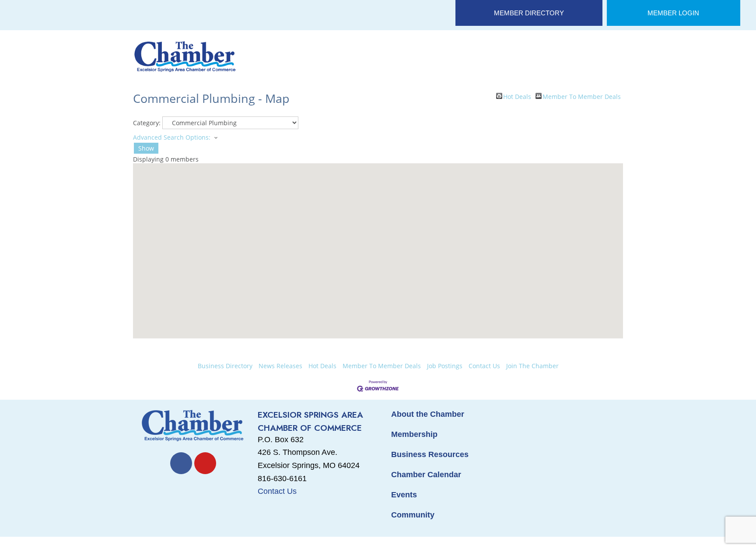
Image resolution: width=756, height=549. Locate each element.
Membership (414, 434)
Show (146, 148)
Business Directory (225, 366)
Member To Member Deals (581, 96)
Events (404, 494)
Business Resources (430, 454)
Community (412, 514)
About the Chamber (427, 414)
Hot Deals (517, 96)
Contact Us (484, 366)
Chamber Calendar (426, 474)
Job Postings (444, 366)
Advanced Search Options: (171, 137)
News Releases (280, 366)
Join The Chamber (532, 366)
